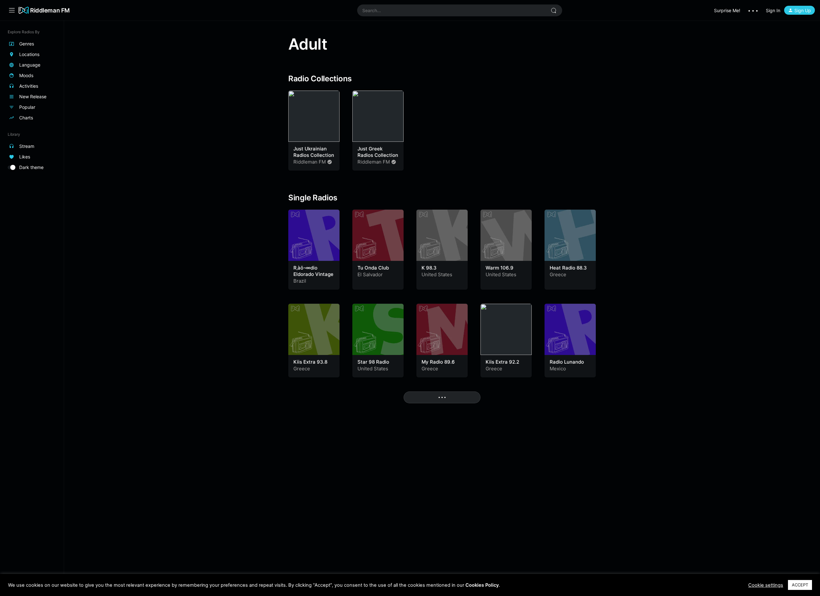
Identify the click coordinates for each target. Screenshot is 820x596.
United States (437, 274)
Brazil (299, 281)
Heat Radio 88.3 (568, 268)
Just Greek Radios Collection (377, 152)
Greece (558, 274)
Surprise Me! (727, 10)
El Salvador (370, 274)
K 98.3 (429, 268)
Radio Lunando (567, 362)
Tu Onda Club (373, 268)
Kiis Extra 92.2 (502, 362)
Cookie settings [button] (765, 585)
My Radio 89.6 (438, 362)
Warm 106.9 (499, 268)
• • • (753, 10)
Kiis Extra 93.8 (310, 362)
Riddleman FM (50, 10)
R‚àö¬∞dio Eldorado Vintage (313, 271)
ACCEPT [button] (800, 584)
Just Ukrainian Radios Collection (313, 152)
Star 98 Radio (373, 362)
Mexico (558, 369)
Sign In (773, 10)
